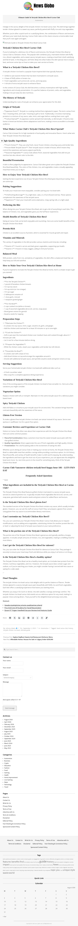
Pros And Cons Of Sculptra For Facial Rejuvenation (22, 608)
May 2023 (7, 748)
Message (6, 682)
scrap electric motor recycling (17, 870)
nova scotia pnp (63, 865)
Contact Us (6, 800)
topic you (55, 870)
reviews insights (55, 867)
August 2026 (8, 720)
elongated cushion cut (60, 859)
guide (43, 861)
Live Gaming (8, 780)
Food (6, 770)
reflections (44, 867)
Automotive (39, 20)
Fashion (6, 768)
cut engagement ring (37, 859)
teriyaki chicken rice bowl (11, 630)
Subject (5, 675)
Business (7, 761)
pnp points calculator (22, 867)
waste (6, 872)
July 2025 (7, 734)
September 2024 (9, 739)
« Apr (4, 916)
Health (6, 775)
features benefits (11, 861)
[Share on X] (14, 618)
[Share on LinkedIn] (19, 618)
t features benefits (38, 870)
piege (15, 867)
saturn (7, 870)
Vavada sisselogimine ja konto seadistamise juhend (23, 605)
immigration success (68, 862)
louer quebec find (20, 865)
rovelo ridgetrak (63, 867)
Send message (9, 708)
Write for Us (7, 803)
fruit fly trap (36, 862)
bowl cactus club (62, 628)
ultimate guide (25, 630)
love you (27, 865)
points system (31, 867)
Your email (7, 668)
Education (7, 765)
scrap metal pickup (28, 870)
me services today (34, 865)
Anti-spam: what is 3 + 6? (12, 700)
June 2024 (7, 741)
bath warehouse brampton (9, 859)
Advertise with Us (8, 812)
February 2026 (9, 724)
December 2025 (9, 727)
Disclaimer (6, 818)
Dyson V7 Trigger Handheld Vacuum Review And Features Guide (28, 610)
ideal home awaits (58, 862)
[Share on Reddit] (33, 618)
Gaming (6, 773)
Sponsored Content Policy (11, 827)
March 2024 (8, 743)
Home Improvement (11, 777)
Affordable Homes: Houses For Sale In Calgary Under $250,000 (31, 639)
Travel (6, 787)
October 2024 (8, 736)
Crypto (6, 763)
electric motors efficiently (48, 859)
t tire (61, 870)
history (70, 628)
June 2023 (7, 746)
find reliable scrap (28, 862)
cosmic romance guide (25, 859)
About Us (6, 797)
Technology (8, 784)
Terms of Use (7, 809)
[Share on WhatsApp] (24, 618)
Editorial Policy (8, 821)
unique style (69, 870)
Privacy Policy (7, 806)
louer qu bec (13, 865)
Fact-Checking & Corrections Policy (14, 824)
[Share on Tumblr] (37, 618)
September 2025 (9, 729)
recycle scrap (38, 867)
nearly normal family (48, 865)
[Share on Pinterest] (28, 618)
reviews (49, 867)
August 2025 (8, 731)
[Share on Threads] (42, 618)
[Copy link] (46, 618)
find (22, 861)
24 (5, 908)
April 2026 (7, 722)
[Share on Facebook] (10, 618)
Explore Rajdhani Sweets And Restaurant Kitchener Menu (33, 637)
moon (40, 865)
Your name (7, 660)
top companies (46, 870)
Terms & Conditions (9, 815)
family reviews (69, 859)
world (11, 872)
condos (18, 859)
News (6, 782)
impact (6, 864)
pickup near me (10, 867)
